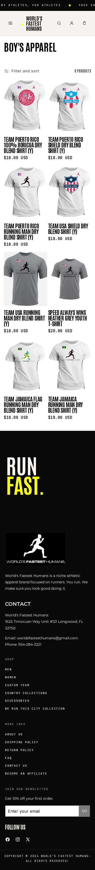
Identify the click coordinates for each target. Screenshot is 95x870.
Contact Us (16, 765)
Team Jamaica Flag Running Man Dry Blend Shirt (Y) (23, 404)
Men (8, 669)
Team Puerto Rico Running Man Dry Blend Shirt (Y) (21, 231)
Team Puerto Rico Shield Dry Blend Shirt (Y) (65, 144)
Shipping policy (21, 742)
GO (84, 811)
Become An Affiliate (26, 773)
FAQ (8, 758)
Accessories (17, 700)
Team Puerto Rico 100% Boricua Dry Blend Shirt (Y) (23, 144)
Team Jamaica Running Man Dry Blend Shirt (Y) (65, 404)
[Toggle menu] (10, 23)
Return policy (19, 750)
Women (10, 677)
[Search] (59, 23)
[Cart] (84, 23)
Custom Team (17, 685)
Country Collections (26, 693)
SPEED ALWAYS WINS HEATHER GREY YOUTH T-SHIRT (67, 317)
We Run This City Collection (35, 708)
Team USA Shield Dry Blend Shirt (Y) (68, 228)
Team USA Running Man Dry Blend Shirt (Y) (24, 317)
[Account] (71, 23)
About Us (14, 734)
